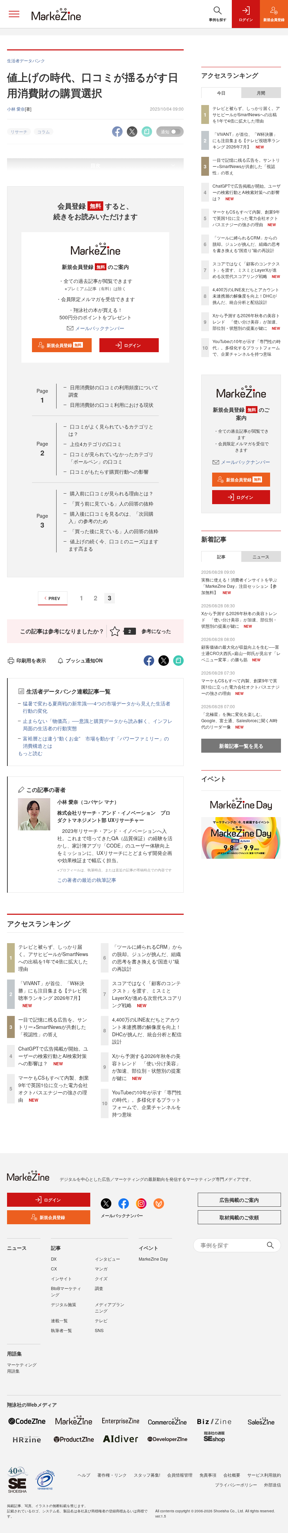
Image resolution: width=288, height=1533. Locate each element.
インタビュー (107, 1259)
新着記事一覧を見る (241, 745)
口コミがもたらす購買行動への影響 (109, 471)
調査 (99, 1288)
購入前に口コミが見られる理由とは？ (111, 493)
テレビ (101, 1320)
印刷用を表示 (31, 660)
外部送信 (272, 1484)
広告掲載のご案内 (239, 1199)
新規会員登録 (64, 345)
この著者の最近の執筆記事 (86, 879)
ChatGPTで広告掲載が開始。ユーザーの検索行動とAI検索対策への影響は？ (53, 1056)
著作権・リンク (112, 1475)
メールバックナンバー (99, 328)
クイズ (101, 1278)
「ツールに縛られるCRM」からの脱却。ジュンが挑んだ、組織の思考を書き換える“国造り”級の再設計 (147, 957)
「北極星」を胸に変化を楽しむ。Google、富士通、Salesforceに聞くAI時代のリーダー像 (239, 720)
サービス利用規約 (264, 1475)
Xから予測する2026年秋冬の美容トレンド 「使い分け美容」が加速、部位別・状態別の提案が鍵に (146, 1066)
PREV (54, 598)
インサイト (61, 1278)
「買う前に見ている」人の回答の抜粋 (111, 503)
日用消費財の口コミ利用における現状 (111, 404)
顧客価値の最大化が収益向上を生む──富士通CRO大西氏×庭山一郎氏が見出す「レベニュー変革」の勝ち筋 (241, 653)
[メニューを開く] (14, 14)
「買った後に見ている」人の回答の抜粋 (114, 531)
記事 (221, 556)
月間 (261, 93)
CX (54, 1268)
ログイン (132, 345)
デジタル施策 (63, 1304)
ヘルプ (84, 1475)
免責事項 (207, 1475)
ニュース (261, 556)
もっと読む (30, 753)
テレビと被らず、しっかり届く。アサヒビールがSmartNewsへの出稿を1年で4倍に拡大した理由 (53, 957)
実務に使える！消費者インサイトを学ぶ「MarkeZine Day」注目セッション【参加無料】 (239, 586)
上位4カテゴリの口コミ (96, 443)
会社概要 (231, 1475)
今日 (221, 93)
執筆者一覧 (61, 1330)
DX (54, 1259)
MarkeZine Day (153, 1259)
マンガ (101, 1268)
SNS (99, 1330)
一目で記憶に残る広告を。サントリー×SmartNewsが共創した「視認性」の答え (52, 1027)
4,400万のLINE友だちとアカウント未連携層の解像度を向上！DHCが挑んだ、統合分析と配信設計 (147, 1030)
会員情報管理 (179, 1475)
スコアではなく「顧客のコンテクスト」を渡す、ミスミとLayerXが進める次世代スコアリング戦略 (147, 994)
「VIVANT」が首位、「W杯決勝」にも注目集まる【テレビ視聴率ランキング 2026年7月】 (52, 990)
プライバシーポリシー (236, 1484)
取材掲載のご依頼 (239, 1217)
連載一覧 (59, 1320)
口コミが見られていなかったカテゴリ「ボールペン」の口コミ (110, 458)
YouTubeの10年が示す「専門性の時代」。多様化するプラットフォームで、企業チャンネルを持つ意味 (147, 1103)
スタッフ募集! (147, 1475)
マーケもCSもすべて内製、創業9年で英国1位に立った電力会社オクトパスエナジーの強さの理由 (53, 1088)
